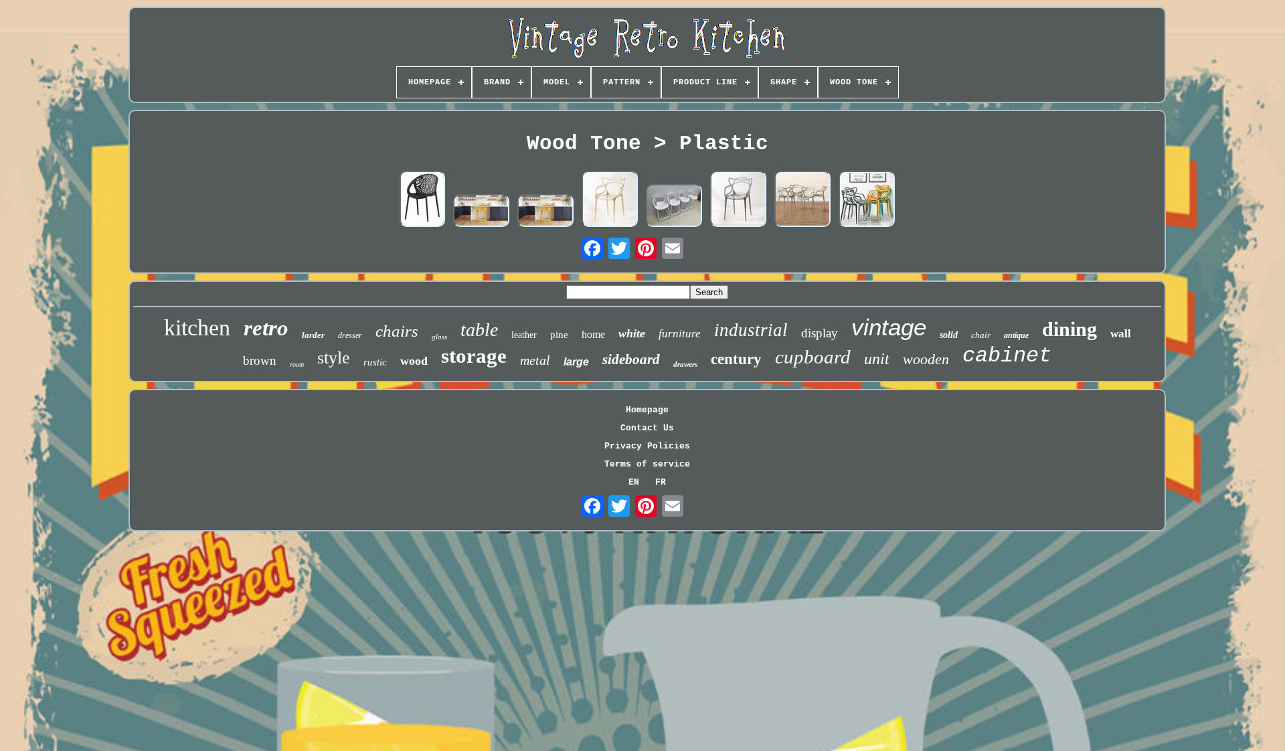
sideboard (631, 359)
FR (660, 482)
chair (981, 335)
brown (259, 360)
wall (1120, 333)
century (736, 359)
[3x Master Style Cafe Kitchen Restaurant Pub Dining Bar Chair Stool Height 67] (674, 206)
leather (524, 335)
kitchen (197, 327)
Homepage (647, 410)
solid (949, 335)
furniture (680, 333)
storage (474, 355)
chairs (396, 331)
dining (1069, 329)
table (479, 329)
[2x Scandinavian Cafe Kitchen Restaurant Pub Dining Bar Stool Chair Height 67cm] (481, 212)
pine (559, 334)
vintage (888, 327)
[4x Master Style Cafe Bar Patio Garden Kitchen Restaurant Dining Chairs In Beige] (802, 199)
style (333, 357)
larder (313, 335)
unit (876, 358)
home (593, 334)
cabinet (1006, 355)
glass (439, 337)
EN (633, 482)
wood (414, 360)
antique (1016, 335)
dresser (350, 335)
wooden (926, 359)
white (631, 333)
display (819, 333)
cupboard (813, 356)
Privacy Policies (647, 446)
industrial (751, 330)
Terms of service (647, 464)
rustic (375, 362)
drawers (685, 364)
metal (535, 360)
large (576, 361)
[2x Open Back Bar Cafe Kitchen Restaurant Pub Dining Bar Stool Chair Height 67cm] (545, 212)
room (297, 364)
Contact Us (647, 428)
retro (266, 328)
